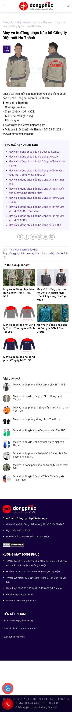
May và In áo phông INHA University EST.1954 (39, 384)
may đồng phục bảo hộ (41, 253)
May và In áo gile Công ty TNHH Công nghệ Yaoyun (37, 398)
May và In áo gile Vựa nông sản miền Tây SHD (39, 430)
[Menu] (5, 6)
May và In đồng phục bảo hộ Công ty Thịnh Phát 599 (40, 466)
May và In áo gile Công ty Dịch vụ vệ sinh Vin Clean (38, 443)
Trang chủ (8, 22)
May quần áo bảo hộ (28, 22)
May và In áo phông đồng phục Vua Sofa (36, 419)
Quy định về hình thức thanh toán (19, 628)
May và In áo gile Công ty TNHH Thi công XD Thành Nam (38, 478)
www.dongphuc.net (26, 600)
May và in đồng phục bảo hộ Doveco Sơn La (34, 151)
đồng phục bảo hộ (19, 253)
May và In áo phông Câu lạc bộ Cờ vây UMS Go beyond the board (40, 455)
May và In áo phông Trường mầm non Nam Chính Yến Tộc (41, 409)
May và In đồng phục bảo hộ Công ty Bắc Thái (35, 225)
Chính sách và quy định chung (18, 620)
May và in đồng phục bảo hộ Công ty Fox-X (33, 156)
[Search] (68, 6)
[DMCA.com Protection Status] (13, 544)
